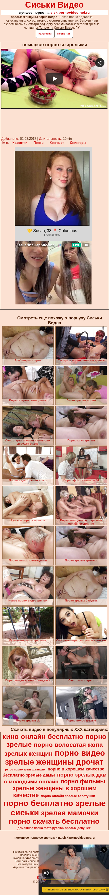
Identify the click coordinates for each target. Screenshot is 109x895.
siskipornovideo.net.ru (70, 12)
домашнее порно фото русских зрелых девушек (53, 828)
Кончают (57, 143)
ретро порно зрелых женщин (25, 769)
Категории (45, 33)
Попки (38, 143)
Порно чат (63, 33)
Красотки (19, 143)
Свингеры (78, 143)
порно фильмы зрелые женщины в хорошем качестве (59, 788)
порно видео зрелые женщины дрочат (55, 757)
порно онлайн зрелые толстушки (68, 796)
